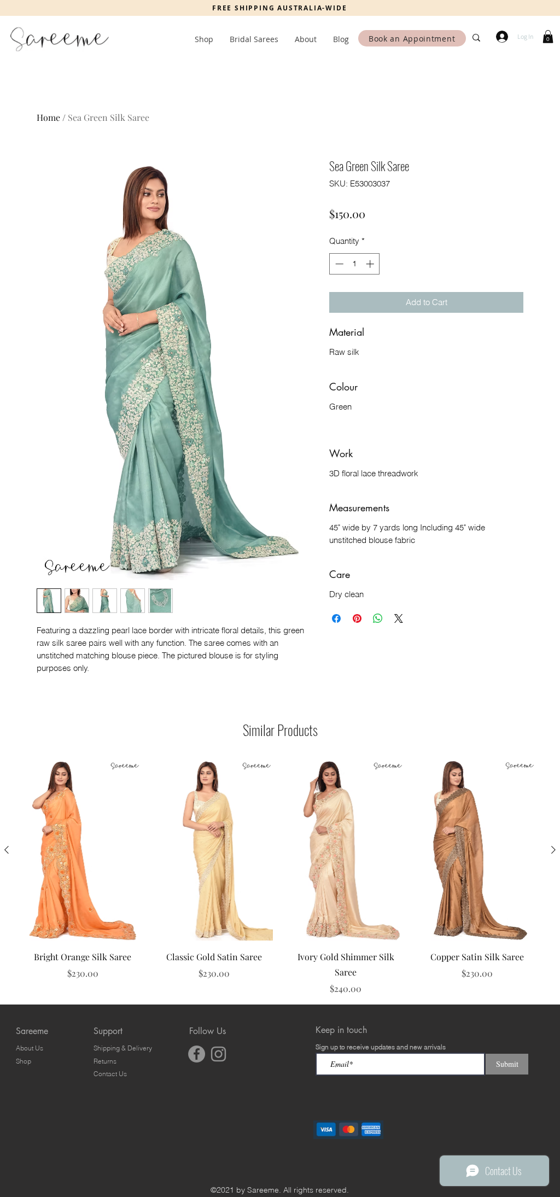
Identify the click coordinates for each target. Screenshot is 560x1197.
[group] (280, 877)
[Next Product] (553, 849)
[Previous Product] (6, 849)
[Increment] (371, 264)
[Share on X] (398, 618)
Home (48, 117)
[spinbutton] (355, 264)
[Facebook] (196, 1054)
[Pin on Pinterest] (357, 618)
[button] (547, 36)
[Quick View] (82, 850)
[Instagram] (218, 1054)
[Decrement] (338, 264)
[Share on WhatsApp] (377, 618)
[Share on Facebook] (336, 618)
